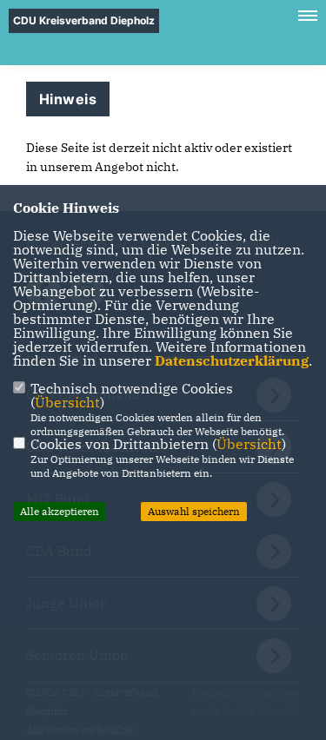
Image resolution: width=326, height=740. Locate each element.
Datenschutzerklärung (232, 360)
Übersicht (67, 402)
